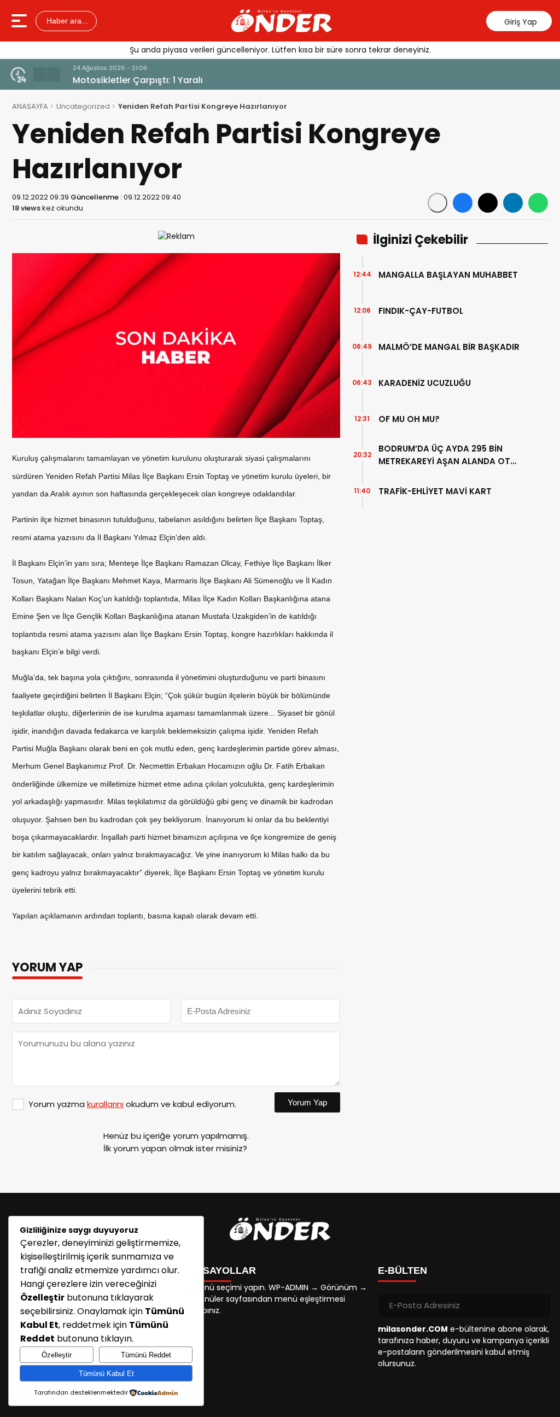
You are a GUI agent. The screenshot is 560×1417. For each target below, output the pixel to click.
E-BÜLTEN (402, 1270)
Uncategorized (83, 106)
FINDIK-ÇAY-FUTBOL (420, 311)
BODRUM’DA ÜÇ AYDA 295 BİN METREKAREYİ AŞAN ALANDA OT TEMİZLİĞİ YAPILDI (444, 455)
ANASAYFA (30, 106)
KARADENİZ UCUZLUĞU (424, 383)
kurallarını (105, 1104)
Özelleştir (57, 1355)
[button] (39, 74)
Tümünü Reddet (146, 1355)
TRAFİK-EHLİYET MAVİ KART (435, 491)
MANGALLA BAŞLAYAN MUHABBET (448, 274)
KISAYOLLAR (224, 1270)
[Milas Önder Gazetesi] (281, 20)
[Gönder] (539, 1305)
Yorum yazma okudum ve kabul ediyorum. (132, 1104)
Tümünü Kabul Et (106, 1373)
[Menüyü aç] (20, 21)
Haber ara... (66, 20)
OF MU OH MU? (409, 419)
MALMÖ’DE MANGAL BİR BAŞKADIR (449, 347)
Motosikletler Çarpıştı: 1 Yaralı (133, 80)
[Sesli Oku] (437, 203)
